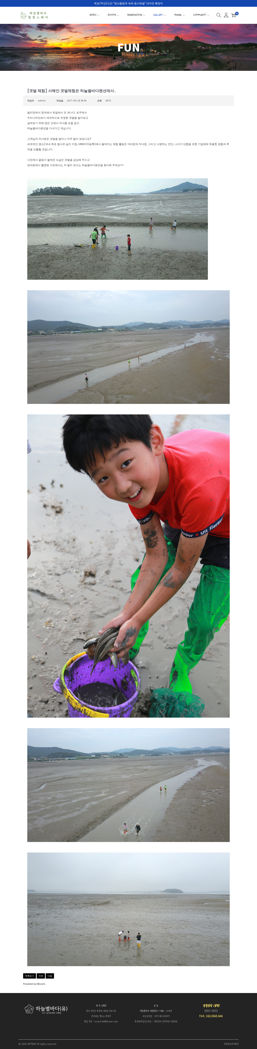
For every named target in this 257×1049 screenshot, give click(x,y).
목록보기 (29, 975)
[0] (233, 15)
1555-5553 (211, 1011)
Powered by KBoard (34, 984)
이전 (41, 975)
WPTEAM (32, 1044)
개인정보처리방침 (231, 1044)
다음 (50, 975)
